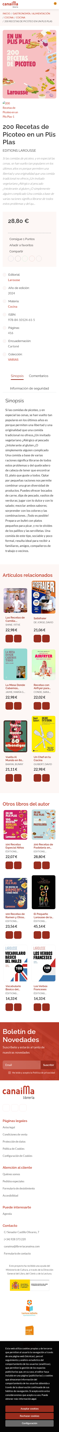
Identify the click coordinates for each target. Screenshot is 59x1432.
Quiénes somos (11, 1174)
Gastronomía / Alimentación (31, 13)
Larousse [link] (14, 280)
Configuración (29, 1423)
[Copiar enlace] (39, 258)
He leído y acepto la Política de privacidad (33, 1072)
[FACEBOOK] (6, 1107)
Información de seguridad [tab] (29, 388)
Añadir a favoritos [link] (21, 245)
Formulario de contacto (17, 1253)
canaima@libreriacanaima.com (22, 1246)
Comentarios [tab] (38, 376)
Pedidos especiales (13, 1181)
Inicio (6, 13)
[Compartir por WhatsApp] (25, 258)
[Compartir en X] (18, 258)
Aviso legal (9, 1127)
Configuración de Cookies (17, 1155)
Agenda (7, 1213)
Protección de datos (14, 1141)
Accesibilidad (10, 1195)
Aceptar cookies (30, 1408)
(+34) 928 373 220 (15, 1239)
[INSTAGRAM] (14, 1107)
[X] (23, 1107)
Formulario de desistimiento (19, 1188)
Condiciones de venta (15, 1134)
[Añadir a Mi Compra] (9, 638)
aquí (33, 1398)
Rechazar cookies (29, 1416)
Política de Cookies (13, 1148)
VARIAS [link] (13, 359)
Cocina (9, 17)
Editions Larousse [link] (19, 150)
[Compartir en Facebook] (11, 258)
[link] (18, 638)
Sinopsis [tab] (17, 376)
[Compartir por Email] (32, 258)
